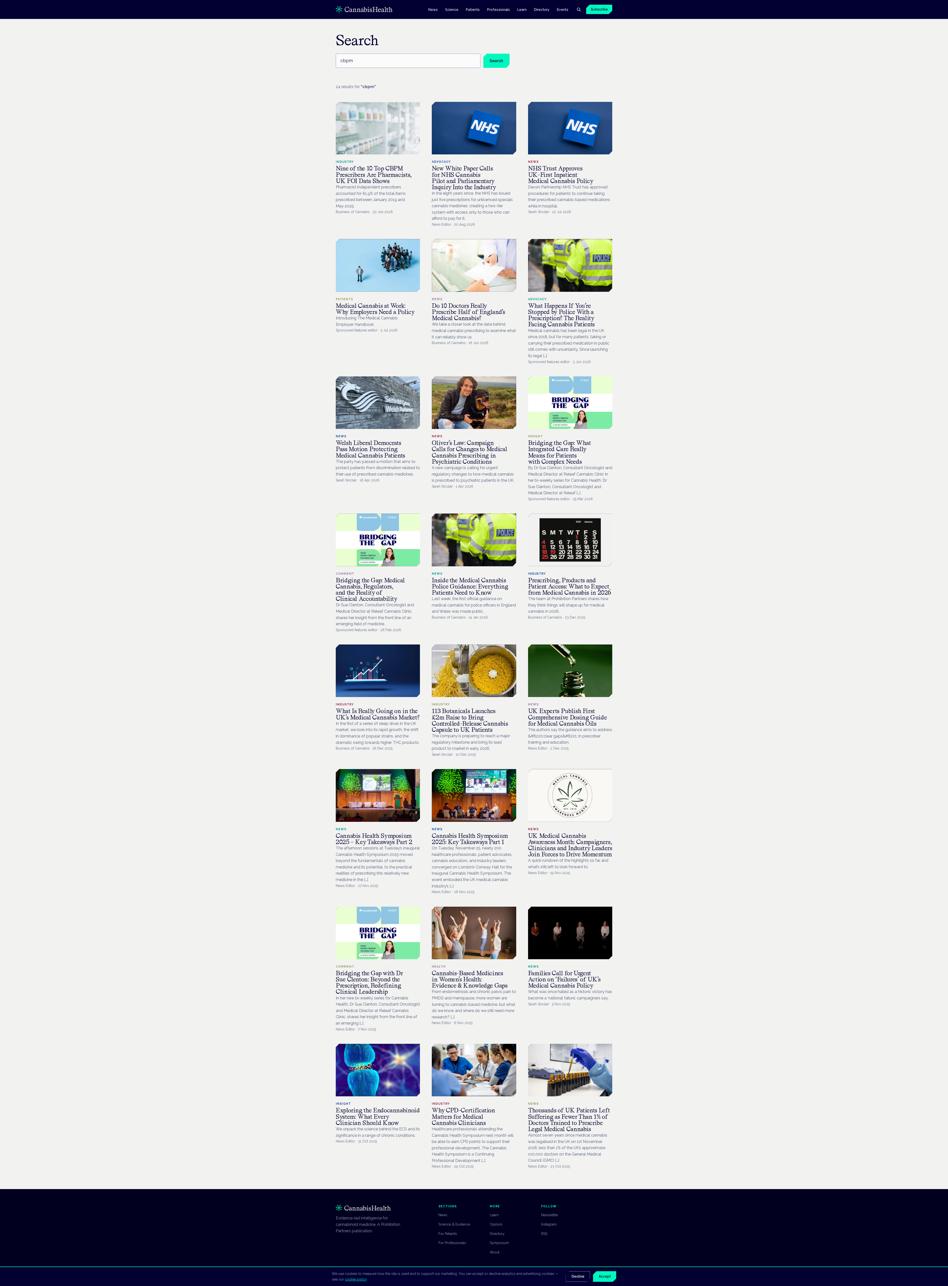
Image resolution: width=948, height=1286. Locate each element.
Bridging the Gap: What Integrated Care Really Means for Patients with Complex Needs (559, 452)
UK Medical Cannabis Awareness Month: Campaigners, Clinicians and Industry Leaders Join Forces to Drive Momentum (570, 845)
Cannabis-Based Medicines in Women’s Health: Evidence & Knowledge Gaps (469, 979)
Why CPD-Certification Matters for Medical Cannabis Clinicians (463, 1116)
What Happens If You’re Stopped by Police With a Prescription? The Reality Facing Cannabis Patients (561, 315)
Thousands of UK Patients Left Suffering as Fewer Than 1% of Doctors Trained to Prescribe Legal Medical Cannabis (569, 1120)
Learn (522, 9)
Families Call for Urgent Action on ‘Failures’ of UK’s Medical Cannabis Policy (564, 979)
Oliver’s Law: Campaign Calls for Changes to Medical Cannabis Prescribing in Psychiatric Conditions (469, 452)
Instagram (549, 1224)
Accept (605, 1276)
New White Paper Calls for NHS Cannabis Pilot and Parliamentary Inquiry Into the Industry (464, 178)
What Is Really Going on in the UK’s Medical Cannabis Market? (378, 714)
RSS (544, 1234)
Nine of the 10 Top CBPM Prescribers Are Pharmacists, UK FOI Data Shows (374, 174)
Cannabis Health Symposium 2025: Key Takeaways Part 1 (470, 838)
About (494, 1252)
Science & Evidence (454, 1224)
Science (452, 9)
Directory (542, 9)
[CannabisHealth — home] (364, 9)
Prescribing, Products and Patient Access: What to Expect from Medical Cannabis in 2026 (569, 586)
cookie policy (356, 1279)
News (433, 9)
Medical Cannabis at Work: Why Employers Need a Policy (375, 308)
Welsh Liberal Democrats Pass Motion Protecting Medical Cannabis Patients (370, 449)
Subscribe (599, 9)
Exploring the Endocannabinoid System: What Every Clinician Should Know (378, 1116)
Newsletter (549, 1215)
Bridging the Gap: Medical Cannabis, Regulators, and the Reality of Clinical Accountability (370, 590)
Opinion (496, 1224)
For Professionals (452, 1243)
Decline (578, 1276)
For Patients (447, 1234)
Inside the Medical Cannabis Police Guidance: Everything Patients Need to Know (470, 586)
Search (496, 60)
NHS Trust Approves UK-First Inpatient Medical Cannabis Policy (560, 174)
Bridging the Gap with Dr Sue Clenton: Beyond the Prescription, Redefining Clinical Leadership (369, 982)
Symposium (499, 1243)
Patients (473, 9)
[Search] (578, 9)
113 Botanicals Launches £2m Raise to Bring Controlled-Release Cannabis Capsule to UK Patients (470, 720)
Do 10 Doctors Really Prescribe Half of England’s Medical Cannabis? (468, 312)
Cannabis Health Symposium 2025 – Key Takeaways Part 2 (374, 838)
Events (562, 9)
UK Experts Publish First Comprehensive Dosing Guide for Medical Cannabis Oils (567, 717)
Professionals (498, 9)
